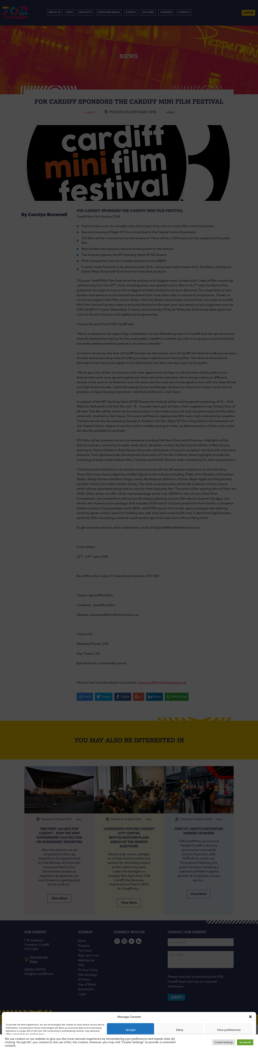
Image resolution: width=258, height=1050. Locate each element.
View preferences (229, 1030)
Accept (130, 1030)
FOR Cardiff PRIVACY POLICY (20, 1043)
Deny (179, 1030)
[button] (250, 1017)
